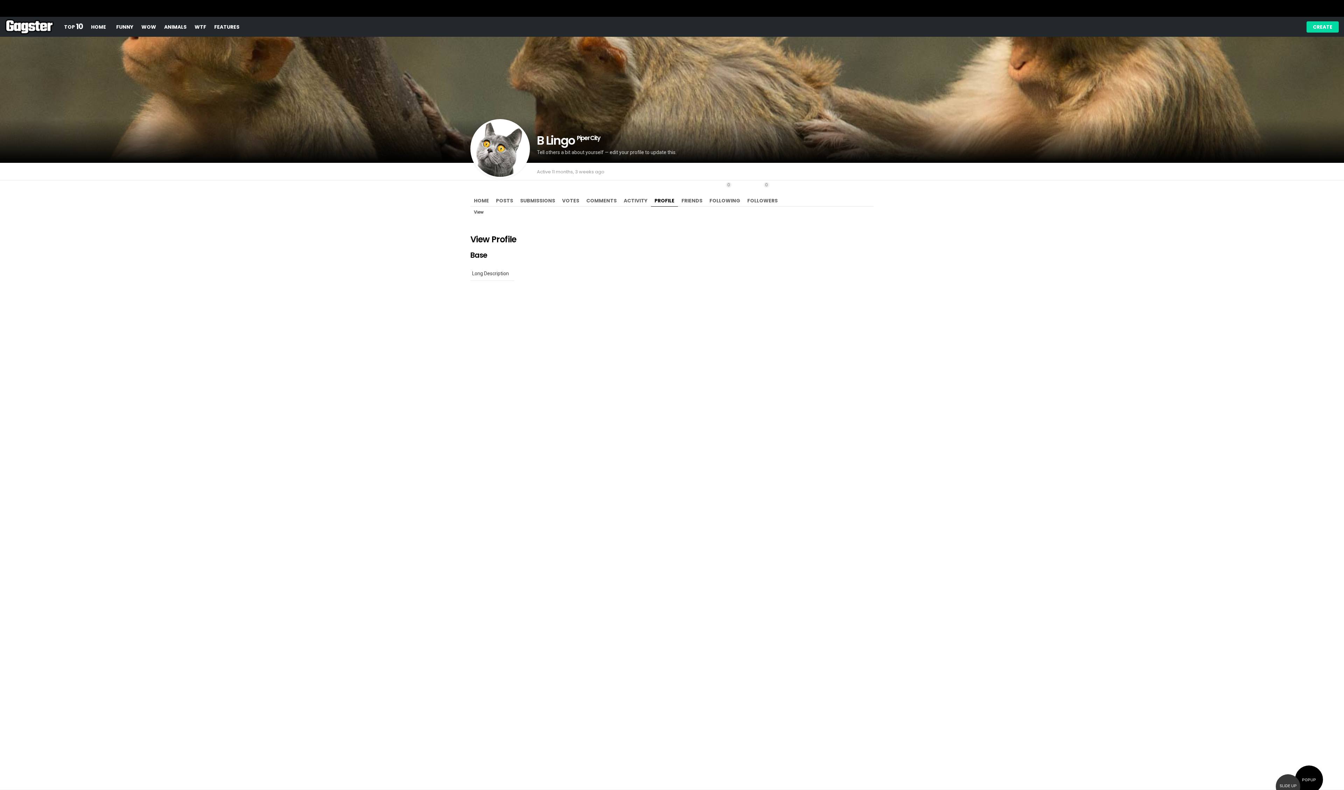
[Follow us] (1268, 27)
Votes (570, 200)
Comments (601, 200)
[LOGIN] (1292, 27)
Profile (664, 200)
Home (98, 26)
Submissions (537, 200)
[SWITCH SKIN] (1256, 27)
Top (73, 27)
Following (724, 192)
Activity (636, 200)
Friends (691, 200)
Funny (124, 26)
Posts (504, 200)
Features (226, 26)
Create (1322, 26)
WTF (200, 26)
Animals (175, 26)
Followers (762, 192)
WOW (148, 26)
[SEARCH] (1280, 27)
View (479, 212)
